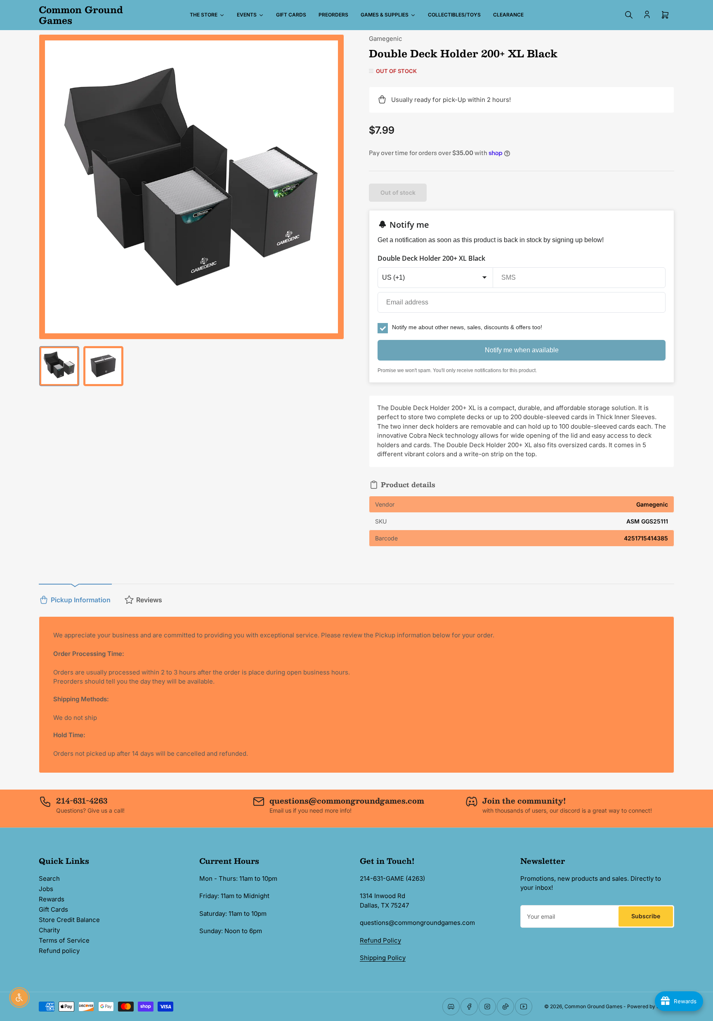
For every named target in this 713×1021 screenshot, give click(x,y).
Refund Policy (380, 940)
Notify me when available (522, 350)
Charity (49, 930)
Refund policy (59, 951)
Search (49, 878)
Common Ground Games (593, 1006)
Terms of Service (64, 940)
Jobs (46, 889)
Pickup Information (81, 600)
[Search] (629, 15)
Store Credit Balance (69, 920)
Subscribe (645, 916)
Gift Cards (53, 909)
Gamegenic (385, 38)
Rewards (51, 899)
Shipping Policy (383, 958)
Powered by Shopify (650, 1006)
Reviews (149, 600)
